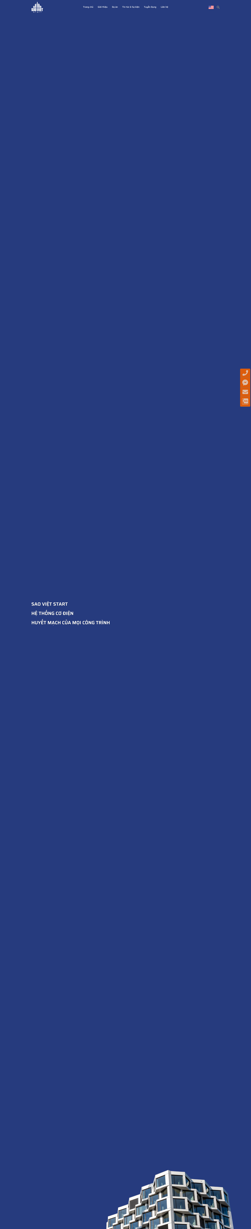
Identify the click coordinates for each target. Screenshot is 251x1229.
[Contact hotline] (245, 373)
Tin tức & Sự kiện (130, 7)
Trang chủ (88, 7)
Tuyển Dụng (150, 7)
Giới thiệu (102, 7)
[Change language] (211, 7)
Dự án (115, 7)
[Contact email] (245, 392)
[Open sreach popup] (218, 7)
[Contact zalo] (245, 401)
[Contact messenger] (245, 382)
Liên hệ (164, 7)
